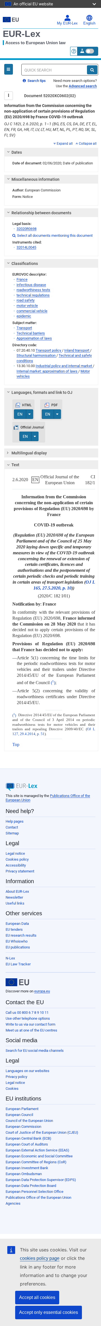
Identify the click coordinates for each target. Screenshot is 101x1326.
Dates (17, 152)
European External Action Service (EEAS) (37, 1150)
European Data (17, 923)
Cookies (12, 1088)
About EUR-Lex (17, 891)
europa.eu (42, 991)
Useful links (15, 903)
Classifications (25, 263)
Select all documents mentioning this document (52, 235)
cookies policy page (39, 1258)
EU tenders (14, 929)
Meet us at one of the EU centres (31, 1030)
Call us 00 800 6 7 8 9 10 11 (27, 1012)
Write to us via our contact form (30, 1024)
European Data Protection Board (31, 1186)
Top (15, 744)
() (53, 682)
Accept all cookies (37, 1297)
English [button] (89, 23)
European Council (19, 1115)
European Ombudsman (24, 1174)
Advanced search (83, 86)
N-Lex (10, 958)
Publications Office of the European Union (38, 1197)
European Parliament (22, 1109)
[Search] (92, 69)
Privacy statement (20, 871)
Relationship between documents (41, 213)
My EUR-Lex (67, 23)
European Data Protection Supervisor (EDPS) (41, 1180)
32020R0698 (26, 229)
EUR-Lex (21, 34)
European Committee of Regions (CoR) (36, 1162)
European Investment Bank (27, 1168)
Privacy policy (16, 1077)
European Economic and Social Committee (39, 1156)
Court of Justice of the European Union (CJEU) (42, 1132)
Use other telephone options (28, 1018)
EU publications (18, 947)
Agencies (13, 1203)
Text (15, 465)
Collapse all (88, 144)
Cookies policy (17, 859)
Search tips (36, 81)
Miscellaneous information (35, 179)
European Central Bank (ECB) (28, 1138)
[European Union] (17, 982)
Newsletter (14, 897)
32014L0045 (26, 247)
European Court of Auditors (27, 1144)
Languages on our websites (27, 1071)
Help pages (15, 821)
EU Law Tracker (18, 964)
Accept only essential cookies (48, 1312)
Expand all (65, 144)
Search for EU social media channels (35, 1050)
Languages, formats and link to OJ (42, 392)
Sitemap (12, 833)
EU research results (21, 935)
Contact (12, 827)
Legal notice (15, 853)
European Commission (23, 1126)
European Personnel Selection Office (34, 1191)
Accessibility (16, 865)
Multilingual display (29, 453)
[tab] (51, 152)
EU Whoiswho (16, 941)
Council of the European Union (29, 1121)
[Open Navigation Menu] (8, 69)
